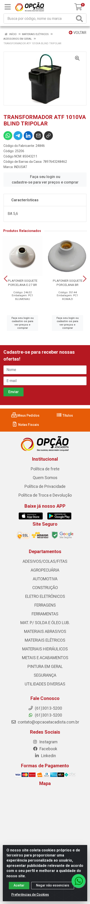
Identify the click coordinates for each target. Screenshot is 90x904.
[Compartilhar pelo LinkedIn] (28, 135)
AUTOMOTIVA (45, 579)
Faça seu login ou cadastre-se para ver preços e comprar (45, 179)
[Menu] (7, 7)
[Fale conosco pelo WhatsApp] (78, 881)
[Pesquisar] (80, 18)
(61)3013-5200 (48, 715)
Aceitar (19, 885)
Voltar (79, 32)
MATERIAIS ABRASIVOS (45, 631)
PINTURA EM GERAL (45, 666)
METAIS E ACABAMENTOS (45, 657)
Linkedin (48, 755)
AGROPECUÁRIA (45, 570)
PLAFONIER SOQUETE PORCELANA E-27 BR (22, 282)
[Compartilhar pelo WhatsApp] (7, 135)
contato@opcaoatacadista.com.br (48, 722)
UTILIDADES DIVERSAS (45, 684)
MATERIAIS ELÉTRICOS (45, 640)
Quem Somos (45, 477)
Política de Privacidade (45, 486)
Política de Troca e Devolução (45, 495)
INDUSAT (20, 167)
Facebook (48, 749)
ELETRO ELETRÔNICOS (45, 596)
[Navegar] (5, 279)
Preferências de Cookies (30, 894)
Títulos (67, 415)
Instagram (47, 742)
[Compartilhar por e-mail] (38, 135)
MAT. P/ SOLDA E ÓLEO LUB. (45, 622)
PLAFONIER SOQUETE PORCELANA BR (67, 282)
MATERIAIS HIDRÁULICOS (45, 649)
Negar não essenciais (52, 885)
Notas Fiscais (28, 425)
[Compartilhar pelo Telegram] (18, 135)
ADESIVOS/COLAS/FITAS (45, 561)
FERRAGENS (45, 605)
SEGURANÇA (45, 675)
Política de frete (45, 469)
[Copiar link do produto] (48, 135)
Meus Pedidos (28, 415)
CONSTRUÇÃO (45, 587)
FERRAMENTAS (45, 614)
